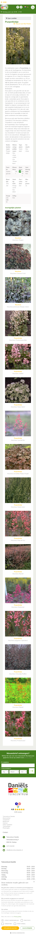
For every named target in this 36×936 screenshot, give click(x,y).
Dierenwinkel (6, 818)
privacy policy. (28, 757)
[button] (18, 933)
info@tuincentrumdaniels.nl (14, 850)
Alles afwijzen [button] (27, 928)
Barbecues (6, 821)
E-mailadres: (5, 762)
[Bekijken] (33, 7)
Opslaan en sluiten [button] (10, 928)
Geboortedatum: (6, 768)
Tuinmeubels (6, 826)
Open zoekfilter (12, 18)
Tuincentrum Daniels (9, 816)
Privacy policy (17, 916)
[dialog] (18, 908)
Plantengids (6, 828)
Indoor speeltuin (7, 824)
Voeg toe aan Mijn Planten (23, 24)
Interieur (5, 823)
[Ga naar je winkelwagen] (33, 7)
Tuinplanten (6, 819)
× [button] (34, 881)
